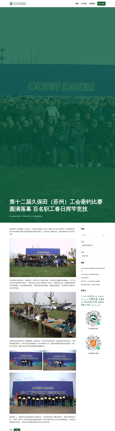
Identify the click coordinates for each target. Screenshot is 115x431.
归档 (82, 252)
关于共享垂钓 (85, 278)
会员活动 (90, 296)
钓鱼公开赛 (93, 305)
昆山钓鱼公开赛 (90, 302)
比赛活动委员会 (37, 216)
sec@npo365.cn (16, 216)
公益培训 (101, 296)
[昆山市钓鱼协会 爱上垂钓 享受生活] (18, 4)
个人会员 (83, 296)
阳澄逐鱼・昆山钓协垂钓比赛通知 (90, 281)
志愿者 (101, 299)
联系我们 (92, 3)
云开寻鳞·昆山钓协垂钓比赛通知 (90, 274)
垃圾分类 (83, 299)
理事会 (83, 305)
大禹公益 (93, 299)
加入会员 (101, 3)
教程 (82, 302)
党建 (96, 296)
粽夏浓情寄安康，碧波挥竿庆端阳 (90, 284)
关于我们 (84, 3)
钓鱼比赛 (99, 305)
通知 (88, 305)
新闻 (77, 3)
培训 (87, 299)
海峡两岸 (101, 302)
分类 (82, 242)
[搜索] (103, 235)
